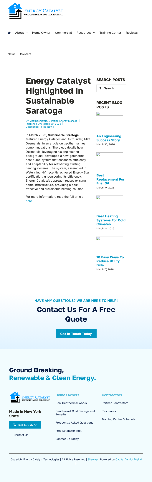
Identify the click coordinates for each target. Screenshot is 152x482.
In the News (47, 126)
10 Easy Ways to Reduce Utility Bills (110, 261)
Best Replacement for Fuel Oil (110, 179)
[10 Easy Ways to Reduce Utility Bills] (109, 245)
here (29, 201)
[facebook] (76, 463)
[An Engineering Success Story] (109, 122)
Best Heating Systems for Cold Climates (110, 220)
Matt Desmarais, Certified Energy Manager (53, 120)
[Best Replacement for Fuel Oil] (109, 162)
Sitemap (93, 459)
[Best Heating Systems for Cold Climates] (109, 204)
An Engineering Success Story (108, 138)
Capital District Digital (128, 459)
